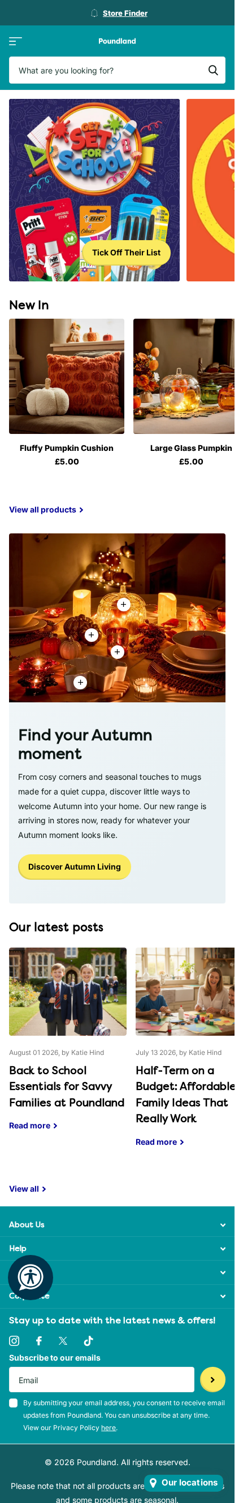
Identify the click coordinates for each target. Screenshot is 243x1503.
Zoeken (213, 70)
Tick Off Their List (126, 252)
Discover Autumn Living (74, 866)
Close (117, 1224)
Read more (117, 652)
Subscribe (212, 1379)
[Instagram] (14, 1341)
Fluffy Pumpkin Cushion (67, 448)
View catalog (15, 41)
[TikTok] (88, 1341)
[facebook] (39, 1340)
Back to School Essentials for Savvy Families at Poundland (68, 1048)
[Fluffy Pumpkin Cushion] (66, 376)
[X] (63, 1341)
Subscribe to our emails (55, 1357)
